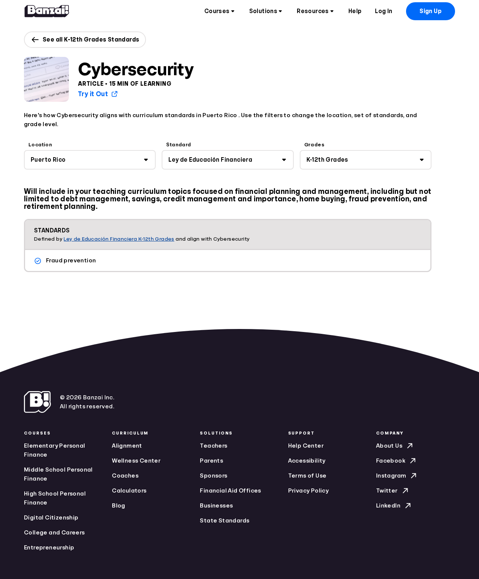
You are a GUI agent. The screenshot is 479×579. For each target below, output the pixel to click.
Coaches (125, 476)
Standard (178, 144)
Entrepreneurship (49, 548)
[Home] (47, 11)
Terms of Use (307, 476)
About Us (389, 446)
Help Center (306, 446)
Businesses (216, 506)
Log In (383, 11)
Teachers (213, 446)
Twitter (387, 491)
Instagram (391, 476)
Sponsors (213, 476)
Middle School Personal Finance (58, 474)
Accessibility (307, 461)
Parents (211, 461)
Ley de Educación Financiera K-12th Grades (119, 238)
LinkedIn (388, 506)
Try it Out (93, 94)
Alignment (127, 446)
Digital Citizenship (51, 518)
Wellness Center (136, 461)
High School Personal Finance (55, 498)
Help (355, 11)
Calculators (129, 491)
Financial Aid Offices (230, 491)
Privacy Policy (308, 491)
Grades (314, 144)
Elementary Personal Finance (54, 450)
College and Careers (54, 533)
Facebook (390, 461)
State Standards (224, 521)
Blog (118, 506)
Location (40, 144)
